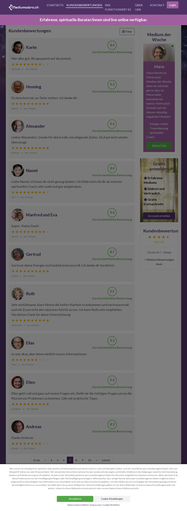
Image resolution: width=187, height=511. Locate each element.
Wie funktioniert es (118, 7)
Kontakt (157, 5)
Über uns (139, 7)
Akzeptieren (75, 498)
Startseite (55, 5)
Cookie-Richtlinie (111, 505)
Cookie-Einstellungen (112, 498)
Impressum (95, 505)
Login (172, 5)
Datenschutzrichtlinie (78, 505)
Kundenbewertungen (84, 5)
